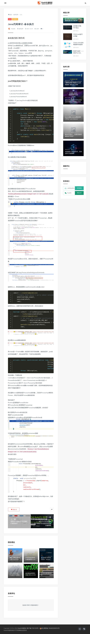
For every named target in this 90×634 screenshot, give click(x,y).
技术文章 (21, 28)
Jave (10, 19)
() (14, 509)
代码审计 (15, 19)
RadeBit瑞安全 (22, 628)
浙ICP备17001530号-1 (33, 628)
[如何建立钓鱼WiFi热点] (67, 27)
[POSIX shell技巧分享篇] (67, 36)
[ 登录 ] (28, 605)
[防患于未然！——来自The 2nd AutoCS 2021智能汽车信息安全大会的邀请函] (67, 52)
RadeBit (13, 28)
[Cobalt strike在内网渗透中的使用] (67, 45)
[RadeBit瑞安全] (45, 3)
